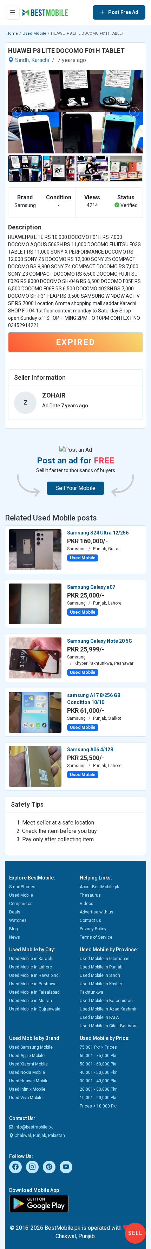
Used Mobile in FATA (99, 1017)
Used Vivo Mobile (25, 1097)
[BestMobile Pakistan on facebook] (15, 1167)
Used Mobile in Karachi (31, 958)
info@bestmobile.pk (33, 1127)
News (14, 937)
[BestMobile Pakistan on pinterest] (49, 1167)
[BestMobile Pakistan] (45, 12)
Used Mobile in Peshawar (33, 983)
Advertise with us (96, 912)
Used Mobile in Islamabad (105, 958)
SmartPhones (22, 886)
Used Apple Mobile (27, 1055)
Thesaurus (90, 895)
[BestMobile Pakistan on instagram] (32, 1167)
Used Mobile (34, 33)
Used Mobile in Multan (30, 1000)
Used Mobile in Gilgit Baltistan (109, 1025)
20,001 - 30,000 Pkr (98, 1089)
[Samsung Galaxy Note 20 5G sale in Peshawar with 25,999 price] (35, 657)
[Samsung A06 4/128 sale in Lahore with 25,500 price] (35, 766)
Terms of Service (96, 937)
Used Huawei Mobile (28, 1080)
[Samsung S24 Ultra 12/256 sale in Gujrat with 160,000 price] (35, 549)
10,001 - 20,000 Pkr (98, 1097)
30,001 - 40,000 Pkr (98, 1080)
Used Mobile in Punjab (101, 967)
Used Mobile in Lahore (30, 967)
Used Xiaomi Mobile (28, 1064)
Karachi (40, 60)
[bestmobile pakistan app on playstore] (75, 1203)
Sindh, (22, 60)
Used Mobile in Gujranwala (34, 1009)
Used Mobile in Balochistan (106, 1000)
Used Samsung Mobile (31, 1047)
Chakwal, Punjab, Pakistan (39, 1135)
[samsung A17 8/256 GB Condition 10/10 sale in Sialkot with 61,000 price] (35, 712)
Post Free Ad (123, 12)
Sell (135, 1233)
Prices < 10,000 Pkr (98, 1106)
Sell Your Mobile (75, 488)
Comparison (21, 903)
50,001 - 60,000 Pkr (98, 1064)
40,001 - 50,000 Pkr (98, 1072)
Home (12, 33)
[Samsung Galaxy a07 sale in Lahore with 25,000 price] (35, 603)
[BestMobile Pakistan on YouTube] (66, 1167)
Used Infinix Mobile (27, 1089)
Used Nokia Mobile (27, 1072)
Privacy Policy (93, 928)
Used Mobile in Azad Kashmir (108, 1009)
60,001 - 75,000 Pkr (98, 1055)
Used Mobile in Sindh (100, 975)
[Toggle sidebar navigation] (13, 13)
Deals (14, 912)
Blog (13, 928)
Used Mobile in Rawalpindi (34, 975)
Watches (18, 920)
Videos (86, 903)
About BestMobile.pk (99, 886)
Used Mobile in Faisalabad (34, 992)
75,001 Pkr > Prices (98, 1047)
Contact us (90, 920)
